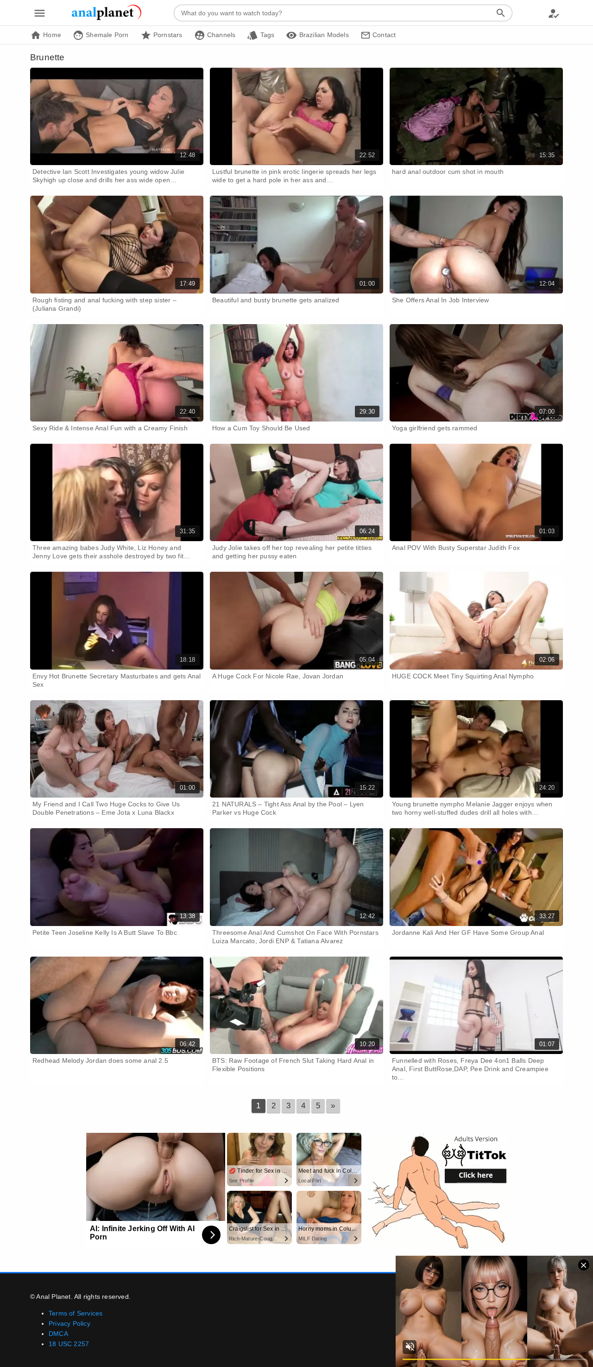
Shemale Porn (106, 34)
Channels (220, 34)
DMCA (58, 1333)
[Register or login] (553, 13)
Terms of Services (75, 1313)
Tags (266, 34)
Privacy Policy (69, 1323)
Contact (383, 34)
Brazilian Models (322, 34)
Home (51, 34)
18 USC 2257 (69, 1344)
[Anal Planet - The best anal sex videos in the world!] (106, 18)
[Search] (500, 13)
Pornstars (167, 34)
